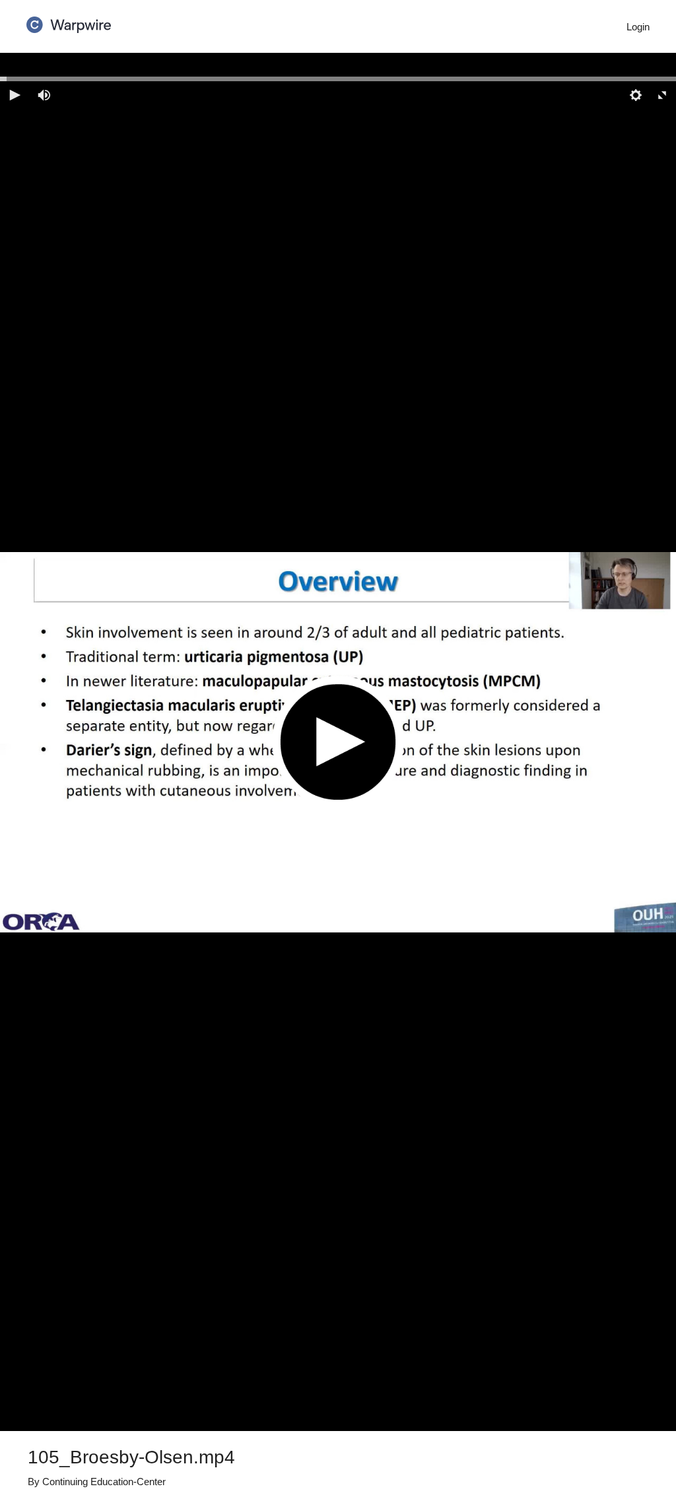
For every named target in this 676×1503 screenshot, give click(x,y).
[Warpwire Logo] (68, 20)
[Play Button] (338, 742)
